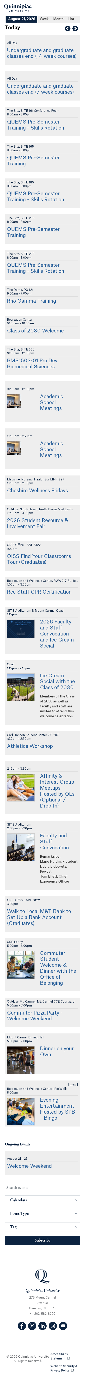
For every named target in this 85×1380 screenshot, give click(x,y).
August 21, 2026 (21, 19)
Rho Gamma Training (31, 301)
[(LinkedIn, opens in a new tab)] (42, 1326)
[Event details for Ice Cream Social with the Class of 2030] (20, 687)
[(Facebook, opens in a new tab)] (22, 1326)
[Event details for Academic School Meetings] (14, 401)
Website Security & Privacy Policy (65, 1368)
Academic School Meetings (51, 402)
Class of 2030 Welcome (35, 331)
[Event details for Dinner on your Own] (20, 1060)
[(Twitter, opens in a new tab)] (32, 1326)
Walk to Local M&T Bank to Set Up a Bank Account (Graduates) (39, 917)
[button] (42, 1200)
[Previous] (67, 29)
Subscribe (43, 1240)
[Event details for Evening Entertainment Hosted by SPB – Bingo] (20, 1111)
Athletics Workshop (30, 746)
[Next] (75, 29)
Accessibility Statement (65, 1356)
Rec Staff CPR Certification (39, 592)
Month (58, 19)
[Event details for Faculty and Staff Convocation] (20, 847)
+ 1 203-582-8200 (42, 1313)
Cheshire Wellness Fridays (37, 490)
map (73, 1084)
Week (44, 19)
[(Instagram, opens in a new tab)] (53, 1326)
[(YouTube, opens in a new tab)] (63, 1326)
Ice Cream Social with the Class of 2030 (57, 681)
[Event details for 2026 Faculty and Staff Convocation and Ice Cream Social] (20, 629)
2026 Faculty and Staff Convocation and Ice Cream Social (57, 634)
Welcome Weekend (29, 1166)
